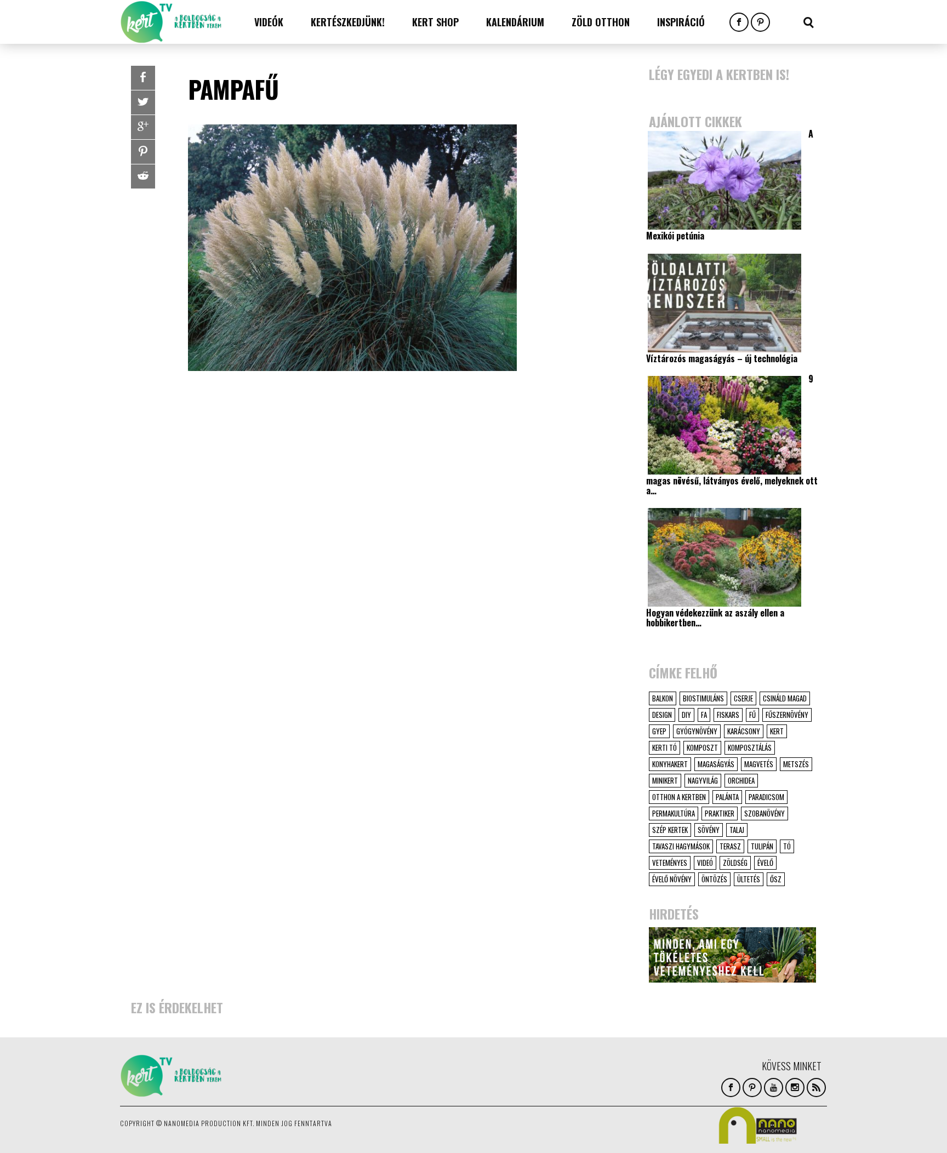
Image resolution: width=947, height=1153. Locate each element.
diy (686, 714)
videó (705, 862)
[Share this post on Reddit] (143, 176)
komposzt (702, 747)
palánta (727, 796)
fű (752, 714)
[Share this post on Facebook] (143, 78)
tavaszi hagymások (681, 846)
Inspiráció (681, 22)
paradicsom (766, 796)
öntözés (714, 879)
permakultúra (673, 813)
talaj (736, 829)
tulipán (762, 846)
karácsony (743, 731)
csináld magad (785, 698)
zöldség (735, 862)
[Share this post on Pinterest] (143, 152)
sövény (709, 829)
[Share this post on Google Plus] (143, 127)
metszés (796, 763)
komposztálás (750, 747)
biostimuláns (703, 698)
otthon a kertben (679, 796)
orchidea (741, 780)
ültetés (748, 879)
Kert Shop (435, 22)
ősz (775, 879)
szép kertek (670, 829)
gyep (659, 731)
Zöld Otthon (601, 22)
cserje (743, 698)
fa (704, 714)
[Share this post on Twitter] (143, 102)
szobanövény (764, 813)
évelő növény (672, 879)
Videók (268, 22)
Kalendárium (515, 22)
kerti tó (664, 747)
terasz (730, 846)
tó (787, 846)
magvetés (758, 763)
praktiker (719, 813)
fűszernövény (787, 714)
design (662, 714)
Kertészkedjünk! (348, 22)
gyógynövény (696, 731)
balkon (662, 698)
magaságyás (716, 763)
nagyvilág (703, 780)
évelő (765, 862)
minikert (665, 780)
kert (777, 731)
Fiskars (728, 714)
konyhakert (670, 763)
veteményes (669, 862)
